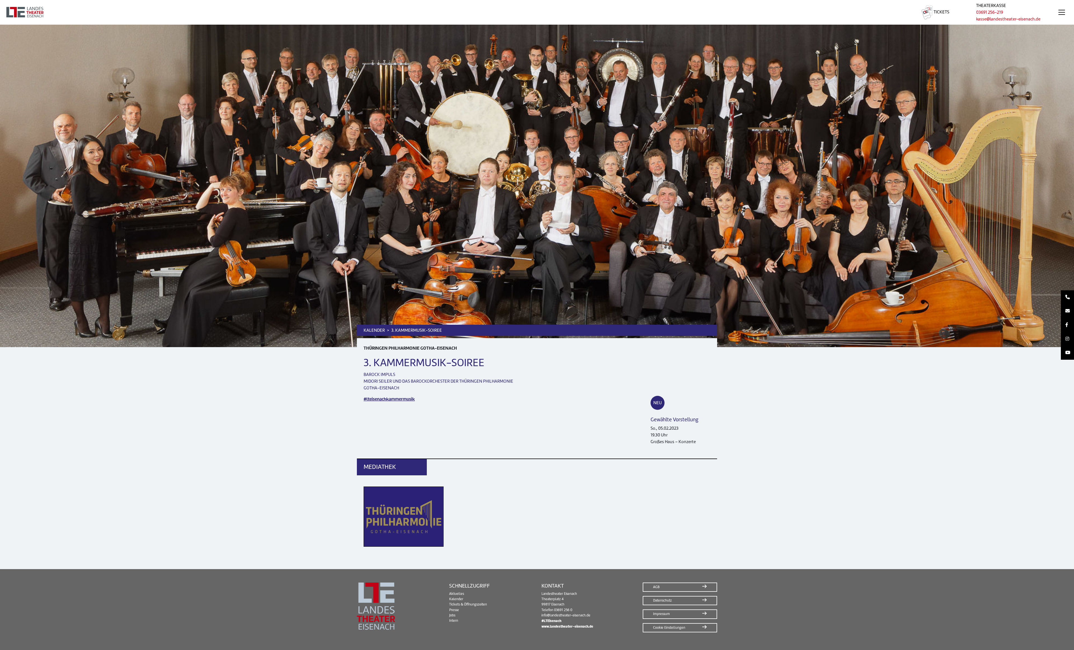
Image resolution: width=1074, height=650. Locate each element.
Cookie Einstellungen (669, 627)
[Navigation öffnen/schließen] (1062, 12)
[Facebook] (1067, 325)
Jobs (452, 615)
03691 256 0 (563, 610)
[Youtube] (1067, 353)
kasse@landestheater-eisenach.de (1008, 19)
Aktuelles (456, 593)
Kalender (456, 599)
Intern (453, 620)
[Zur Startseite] (454, 12)
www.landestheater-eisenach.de (567, 626)
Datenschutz (662, 600)
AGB (656, 587)
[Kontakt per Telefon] (1067, 297)
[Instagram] (1067, 339)
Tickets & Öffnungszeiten (468, 604)
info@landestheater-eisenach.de (565, 615)
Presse (454, 610)
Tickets (941, 12)
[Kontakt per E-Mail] (1067, 311)
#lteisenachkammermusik (389, 399)
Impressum (661, 614)
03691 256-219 (989, 12)
